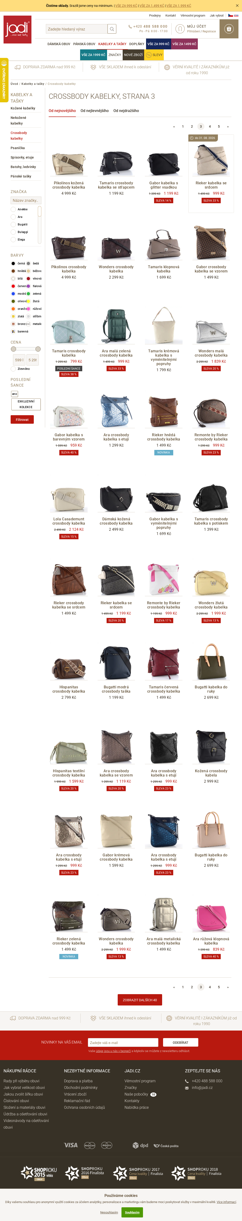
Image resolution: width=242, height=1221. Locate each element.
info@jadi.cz (202, 1087)
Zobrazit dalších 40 (140, 1000)
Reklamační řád (77, 1101)
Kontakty (132, 1101)
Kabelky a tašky (112, 44)
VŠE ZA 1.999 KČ (178, 6)
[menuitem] (59, 44)
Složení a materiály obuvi (24, 1107)
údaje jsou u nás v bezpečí (113, 1051)
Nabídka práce (137, 1107)
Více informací (226, 1202)
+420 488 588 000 (206, 1081)
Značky (114, 55)
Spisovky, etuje (22, 157)
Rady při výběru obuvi (21, 1081)
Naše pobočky (140, 1094)
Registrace (209, 31)
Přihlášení (193, 31)
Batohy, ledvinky (23, 167)
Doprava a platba (78, 1081)
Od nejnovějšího (62, 110)
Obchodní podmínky (81, 1087)
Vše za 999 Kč (158, 44)
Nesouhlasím (109, 1212)
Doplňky (136, 44)
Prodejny (155, 15)
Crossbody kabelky (19, 135)
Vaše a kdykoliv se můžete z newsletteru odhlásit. (139, 1051)
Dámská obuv (59, 44)
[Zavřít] (237, 5)
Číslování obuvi (16, 1101)
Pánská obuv (84, 44)
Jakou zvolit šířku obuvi (23, 1094)
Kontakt (170, 15)
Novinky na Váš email (61, 1042)
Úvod (14, 84)
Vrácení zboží (75, 1094)
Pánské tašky (21, 176)
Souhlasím (132, 1212)
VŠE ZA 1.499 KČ (151, 6)
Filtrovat (22, 420)
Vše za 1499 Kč (184, 44)
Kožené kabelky (23, 108)
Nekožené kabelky (18, 120)
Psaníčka (18, 148)
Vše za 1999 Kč (93, 55)
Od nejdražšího (126, 110)
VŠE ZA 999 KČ (126, 6)
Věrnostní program (193, 15)
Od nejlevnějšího (95, 110)
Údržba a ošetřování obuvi (25, 1114)
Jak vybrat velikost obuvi (24, 1087)
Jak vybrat (217, 15)
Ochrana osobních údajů (84, 1107)
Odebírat (180, 1042)
